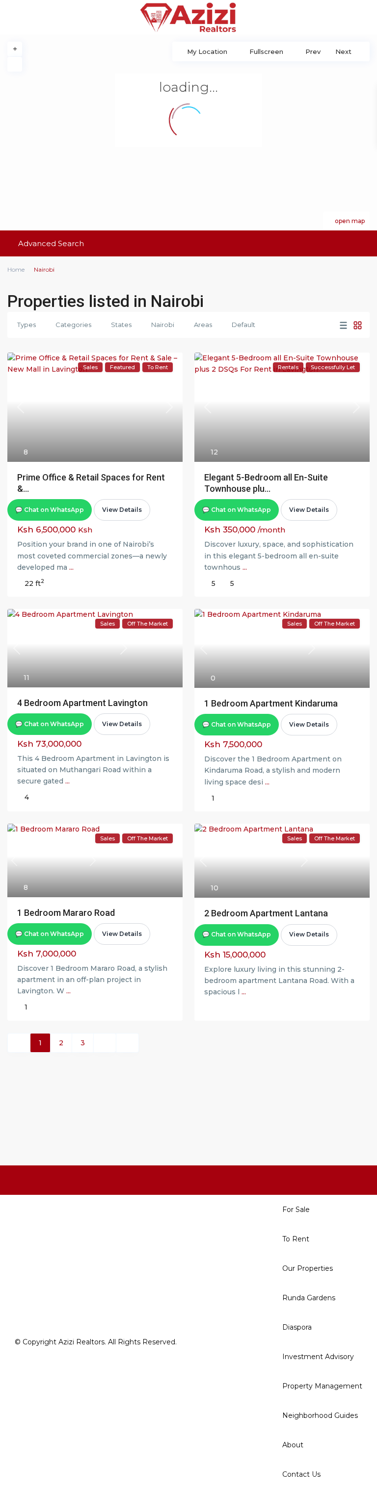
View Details (122, 509)
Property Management (322, 1386)
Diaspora (297, 1327)
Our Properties (307, 1268)
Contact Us (301, 1474)
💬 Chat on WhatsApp (49, 509)
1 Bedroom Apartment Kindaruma (271, 703)
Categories (73, 324)
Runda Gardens (308, 1297)
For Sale (296, 1209)
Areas (203, 324)
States (121, 324)
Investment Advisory (318, 1356)
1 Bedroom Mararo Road (66, 913)
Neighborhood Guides (320, 1415)
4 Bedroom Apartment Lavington (82, 703)
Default (243, 324)
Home (16, 269)
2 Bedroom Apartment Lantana (266, 913)
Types (26, 324)
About (292, 1444)
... (71, 567)
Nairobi (162, 324)
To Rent (295, 1239)
